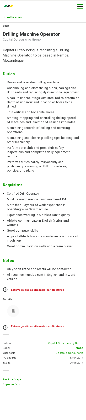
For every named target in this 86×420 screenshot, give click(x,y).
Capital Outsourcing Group (65, 343)
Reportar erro (11, 384)
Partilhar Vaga (12, 379)
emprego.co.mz (10, 6)
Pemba (78, 348)
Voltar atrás (14, 17)
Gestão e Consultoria (69, 353)
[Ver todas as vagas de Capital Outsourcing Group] (13, 311)
